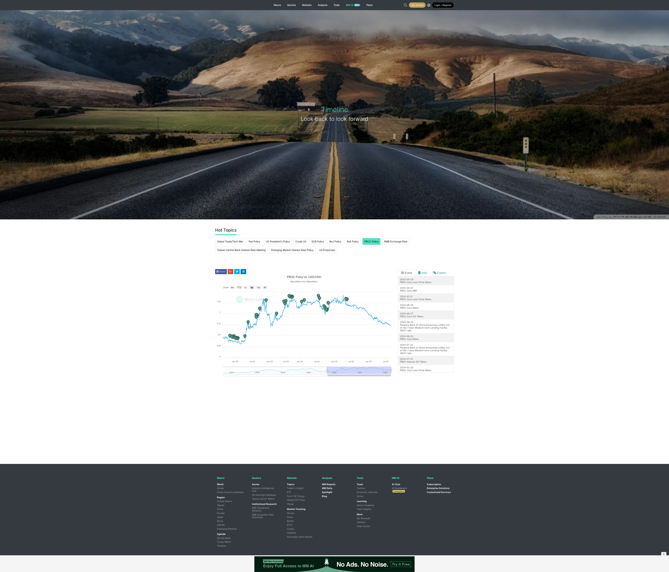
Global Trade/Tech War (230, 241)
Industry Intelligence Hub (263, 489)
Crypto (290, 528)
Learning (362, 501)
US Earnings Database (264, 495)
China (220, 509)
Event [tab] (408, 272)
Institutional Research (264, 504)
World (220, 484)
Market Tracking (296, 509)
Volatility (291, 532)
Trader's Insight (295, 488)
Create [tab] (441, 272)
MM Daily (327, 488)
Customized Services (439, 492)
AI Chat (396, 484)
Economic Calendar (367, 492)
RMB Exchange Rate (395, 241)
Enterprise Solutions (438, 488)
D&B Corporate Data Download (263, 516)
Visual (290, 504)
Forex (290, 517)
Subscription (434, 484)
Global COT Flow (296, 500)
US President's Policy (278, 241)
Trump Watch (224, 541)
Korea (220, 521)
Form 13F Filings (296, 496)
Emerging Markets (227, 528)
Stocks (290, 513)
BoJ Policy (335, 241)
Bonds (290, 521)
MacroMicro (229, 5)
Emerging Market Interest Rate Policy (292, 250)
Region (221, 497)
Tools (360, 484)
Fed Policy (254, 241)
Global (220, 488)
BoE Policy (353, 241)
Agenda (221, 534)
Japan (220, 517)
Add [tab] (424, 272)
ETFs (289, 525)
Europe (221, 513)
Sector (255, 484)
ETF (289, 492)
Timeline (221, 545)
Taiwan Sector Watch (263, 498)
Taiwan (220, 505)
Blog (324, 496)
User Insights (364, 509)
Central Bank (224, 538)
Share (221, 271)
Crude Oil (300, 241)
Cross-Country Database (230, 492)
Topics (290, 484)
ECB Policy (318, 241)
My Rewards (363, 518)
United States (224, 501)
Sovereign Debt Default (299, 536)
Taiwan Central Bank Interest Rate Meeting (241, 250)
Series (360, 496)
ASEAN (221, 525)
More (360, 514)
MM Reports (328, 484)
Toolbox (361, 488)
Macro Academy (365, 505)
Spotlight (327, 492)
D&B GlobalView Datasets (261, 509)
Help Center (363, 526)
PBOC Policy (371, 241)
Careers (361, 522)
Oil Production (327, 250)
